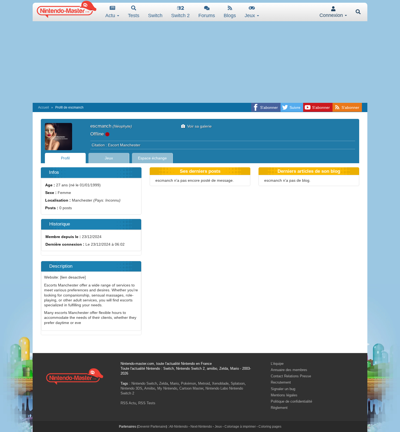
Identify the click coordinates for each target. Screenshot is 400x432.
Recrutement (281, 382)
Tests (133, 15)
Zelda (163, 383)
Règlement (279, 408)
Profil (65, 158)
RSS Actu (128, 403)
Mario (174, 383)
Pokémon (188, 383)
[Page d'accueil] (74, 376)
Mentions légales (284, 395)
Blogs (230, 15)
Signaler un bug (283, 389)
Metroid (204, 383)
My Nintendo (167, 388)
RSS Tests (146, 403)
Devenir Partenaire (152, 426)
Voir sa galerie (198, 126)
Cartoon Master (191, 388)
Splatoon (238, 383)
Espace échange (152, 158)
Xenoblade (220, 383)
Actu (110, 15)
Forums (206, 15)
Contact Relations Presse (291, 376)
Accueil (43, 107)
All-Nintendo (178, 426)
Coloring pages (270, 426)
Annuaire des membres (289, 370)
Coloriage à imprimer (240, 426)
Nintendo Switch (144, 383)
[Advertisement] (200, 62)
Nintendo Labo (216, 388)
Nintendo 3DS (131, 388)
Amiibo (149, 388)
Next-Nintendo (201, 426)
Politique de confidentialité (291, 401)
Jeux (250, 15)
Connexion (331, 15)
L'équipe (277, 364)
